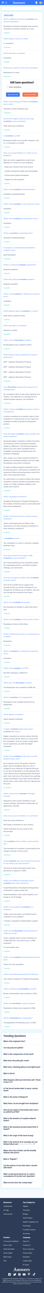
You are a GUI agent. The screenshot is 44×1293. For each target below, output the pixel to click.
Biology (25, 1214)
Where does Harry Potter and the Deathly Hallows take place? (19, 1151)
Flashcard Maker (9, 1249)
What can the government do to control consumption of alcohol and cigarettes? (19, 1175)
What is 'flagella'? (10, 1159)
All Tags (6, 1210)
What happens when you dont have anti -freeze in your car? (22, 1081)
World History (27, 1218)
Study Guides (7, 1253)
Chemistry (26, 1210)
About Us (26, 1241)
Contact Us (27, 1245)
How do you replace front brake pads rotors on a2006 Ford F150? (20, 1111)
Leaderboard (7, 1206)
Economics (26, 1234)
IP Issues (26, 1265)
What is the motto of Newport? (15, 1097)
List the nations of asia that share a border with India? (20, 1166)
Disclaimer (26, 1257)
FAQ (4, 1261)
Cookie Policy (27, 1261)
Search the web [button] (13, 94)
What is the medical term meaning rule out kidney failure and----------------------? (20, 1143)
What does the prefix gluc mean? (16, 1060)
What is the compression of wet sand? (18, 1054)
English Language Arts (30, 1222)
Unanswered (7, 1214)
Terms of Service (28, 1249)
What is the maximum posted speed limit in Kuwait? (20, 1128)
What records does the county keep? (17, 1182)
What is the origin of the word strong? (18, 1135)
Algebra (25, 1206)
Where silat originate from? (14, 1041)
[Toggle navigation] (3, 2)
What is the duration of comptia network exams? (19, 1119)
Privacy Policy (27, 1253)
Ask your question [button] (30, 94)
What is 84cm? (9, 1073)
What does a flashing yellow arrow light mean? (21, 1067)
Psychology (27, 1226)
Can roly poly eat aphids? (13, 1048)
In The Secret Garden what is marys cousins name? (20, 1089)
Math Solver (7, 1257)
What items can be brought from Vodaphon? (20, 1103)
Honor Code (7, 1245)
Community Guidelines (11, 1241)
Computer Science (29, 1230)
